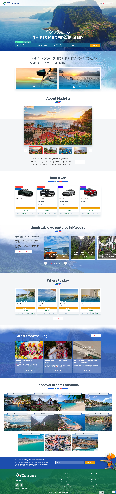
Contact (95, 3)
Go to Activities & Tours (23, 251)
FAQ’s (62, 479)
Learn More (80, 162)
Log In (101, 3)
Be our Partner (64, 477)
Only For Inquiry (25, 207)
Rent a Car (52, 3)
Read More (27, 370)
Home (46, 3)
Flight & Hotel (71, 3)
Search (95, 45)
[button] (90, 150)
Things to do (94, 484)
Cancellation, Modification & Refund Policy (72, 486)
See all (58, 218)
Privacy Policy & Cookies (67, 482)
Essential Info (94, 479)
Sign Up (109, 3)
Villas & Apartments (61, 3)
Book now (25, 308)
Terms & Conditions (66, 484)
